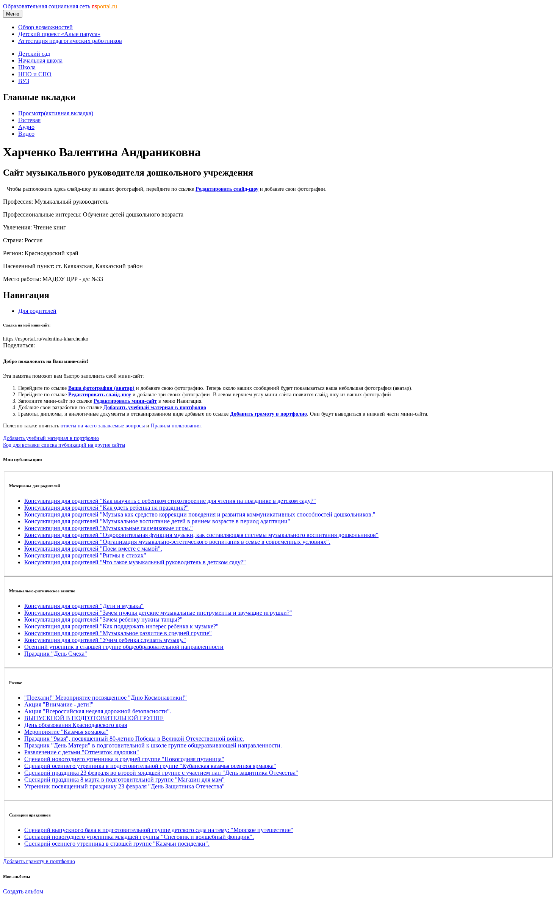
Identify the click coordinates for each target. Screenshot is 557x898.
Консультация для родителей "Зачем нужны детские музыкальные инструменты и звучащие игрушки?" (158, 612)
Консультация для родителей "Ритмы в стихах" (85, 555)
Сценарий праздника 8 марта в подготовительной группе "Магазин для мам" (124, 779)
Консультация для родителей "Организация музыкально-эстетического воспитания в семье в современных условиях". (177, 541)
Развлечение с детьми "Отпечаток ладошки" (81, 752)
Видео (26, 133)
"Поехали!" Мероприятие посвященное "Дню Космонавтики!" (105, 697)
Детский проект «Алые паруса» (59, 34)
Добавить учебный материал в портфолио (154, 407)
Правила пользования (175, 425)
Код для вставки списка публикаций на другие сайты (64, 445)
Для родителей (37, 311)
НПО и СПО (35, 74)
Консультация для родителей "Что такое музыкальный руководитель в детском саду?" (135, 562)
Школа (27, 67)
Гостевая (29, 120)
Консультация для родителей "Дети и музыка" (84, 606)
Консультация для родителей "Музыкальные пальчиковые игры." (108, 528)
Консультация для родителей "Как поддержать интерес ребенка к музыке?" (121, 626)
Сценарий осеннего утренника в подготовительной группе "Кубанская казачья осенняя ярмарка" (150, 766)
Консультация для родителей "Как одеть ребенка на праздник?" (106, 507)
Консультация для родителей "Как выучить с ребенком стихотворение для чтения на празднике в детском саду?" (170, 501)
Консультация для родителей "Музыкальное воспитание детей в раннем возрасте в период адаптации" (157, 521)
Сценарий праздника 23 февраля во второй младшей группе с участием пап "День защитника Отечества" (161, 772)
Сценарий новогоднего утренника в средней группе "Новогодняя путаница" (124, 759)
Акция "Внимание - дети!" (59, 704)
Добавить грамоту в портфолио (268, 414)
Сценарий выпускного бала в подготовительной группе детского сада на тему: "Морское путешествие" (158, 830)
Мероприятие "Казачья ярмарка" (66, 731)
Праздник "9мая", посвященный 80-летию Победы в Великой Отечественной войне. (134, 738)
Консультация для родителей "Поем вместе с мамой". (93, 548)
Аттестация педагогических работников (70, 41)
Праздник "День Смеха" (55, 653)
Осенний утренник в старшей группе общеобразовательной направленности (124, 647)
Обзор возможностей (45, 27)
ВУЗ (23, 81)
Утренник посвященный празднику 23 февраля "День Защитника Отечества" (124, 786)
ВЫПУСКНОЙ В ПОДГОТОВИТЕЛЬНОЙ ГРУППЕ (94, 718)
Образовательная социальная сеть (60, 6)
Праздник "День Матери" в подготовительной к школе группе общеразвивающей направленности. (153, 745)
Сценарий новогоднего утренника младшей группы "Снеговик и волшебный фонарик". (139, 837)
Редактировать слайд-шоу (227, 189)
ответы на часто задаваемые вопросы (103, 425)
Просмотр (55, 113)
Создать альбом (23, 891)
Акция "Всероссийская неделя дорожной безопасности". (97, 711)
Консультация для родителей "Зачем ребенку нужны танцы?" (103, 619)
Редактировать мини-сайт (125, 401)
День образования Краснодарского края (75, 725)
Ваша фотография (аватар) (101, 388)
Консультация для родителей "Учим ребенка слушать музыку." (105, 640)
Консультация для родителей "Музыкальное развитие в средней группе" (118, 633)
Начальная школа (40, 60)
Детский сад (34, 53)
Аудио (26, 127)
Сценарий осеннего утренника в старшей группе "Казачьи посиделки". (117, 843)
